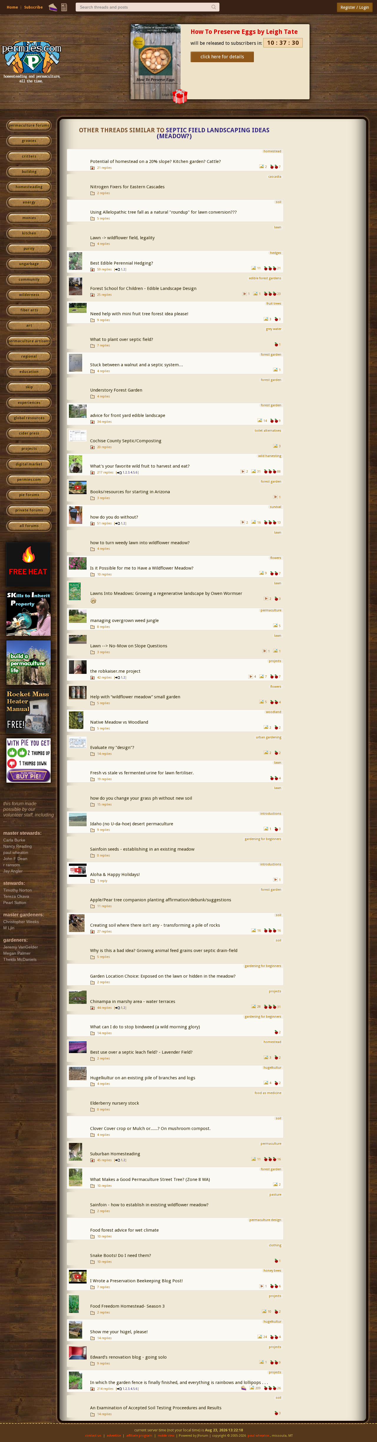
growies (29, 141)
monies (29, 218)
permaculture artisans (29, 341)
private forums (29, 510)
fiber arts (29, 310)
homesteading (29, 187)
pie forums (29, 495)
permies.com (29, 480)
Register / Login (354, 7)
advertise (114, 1436)
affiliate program (139, 1436)
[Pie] (52, 7)
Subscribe (33, 7)
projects (29, 449)
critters (29, 156)
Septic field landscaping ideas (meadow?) (213, 133)
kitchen (29, 233)
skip (29, 387)
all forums (29, 526)
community (29, 280)
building (29, 172)
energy (29, 202)
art (29, 326)
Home (12, 7)
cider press (29, 433)
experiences (29, 403)
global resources (29, 418)
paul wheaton (258, 1436)
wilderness (29, 295)
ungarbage (29, 264)
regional (29, 356)
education (29, 372)
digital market (29, 464)
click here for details (222, 57)
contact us (93, 1436)
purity (29, 249)
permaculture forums (29, 125)
